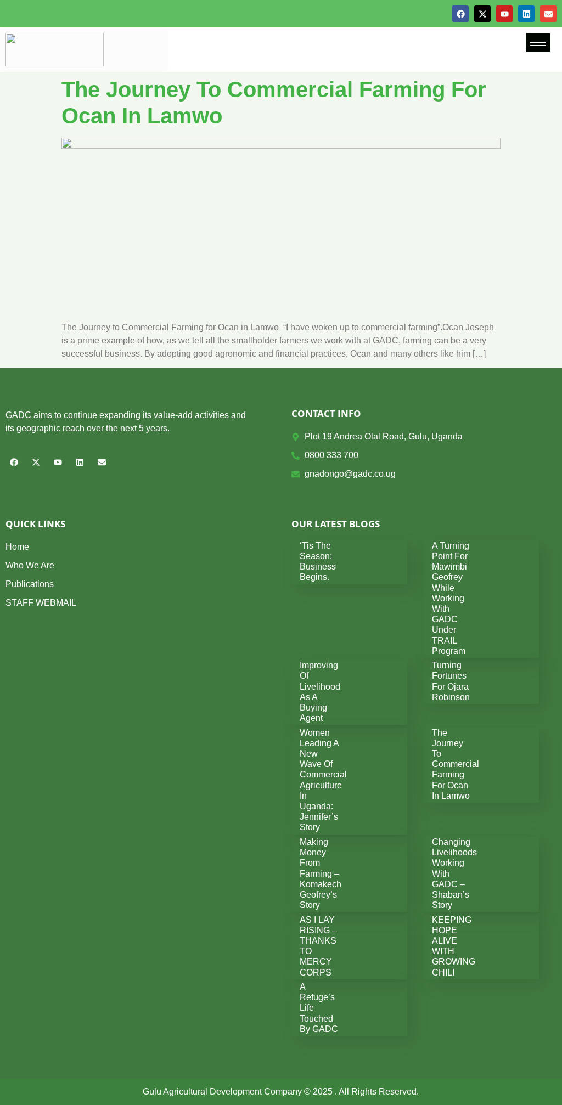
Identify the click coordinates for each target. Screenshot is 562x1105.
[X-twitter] (482, 13)
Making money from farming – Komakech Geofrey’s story (320, 873)
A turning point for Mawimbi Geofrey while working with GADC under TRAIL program (450, 598)
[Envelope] (548, 13)
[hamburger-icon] (538, 42)
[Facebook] (460, 13)
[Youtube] (504, 13)
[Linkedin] (526, 13)
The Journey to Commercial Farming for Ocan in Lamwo (455, 764)
